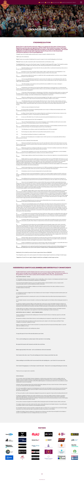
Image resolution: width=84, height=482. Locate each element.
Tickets (42, 2)
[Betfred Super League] (74, 458)
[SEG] (22, 452)
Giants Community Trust (69, 2)
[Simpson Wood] (61, 458)
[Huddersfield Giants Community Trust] (61, 434)
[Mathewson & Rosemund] (9, 446)
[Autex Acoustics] (9, 440)
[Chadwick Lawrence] (48, 458)
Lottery (48, 2)
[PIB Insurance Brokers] (74, 440)
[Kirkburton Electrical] (22, 458)
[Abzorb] (48, 434)
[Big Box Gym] (48, 440)
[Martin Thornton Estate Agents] (74, 446)
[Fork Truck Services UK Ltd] (74, 434)
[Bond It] (9, 434)
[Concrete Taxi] (35, 452)
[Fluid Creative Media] (35, 434)
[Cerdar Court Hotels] (61, 452)
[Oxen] (22, 434)
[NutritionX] (35, 458)
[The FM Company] (48, 446)
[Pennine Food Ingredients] (74, 452)
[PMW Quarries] (61, 440)
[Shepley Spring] (35, 446)
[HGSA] (48, 452)
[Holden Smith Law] (22, 440)
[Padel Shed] (9, 458)
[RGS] (9, 452)
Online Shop (56, 2)
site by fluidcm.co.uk (42, 479)
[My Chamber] (22, 446)
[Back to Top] (42, 474)
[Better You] (35, 440)
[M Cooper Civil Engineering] (61, 446)
